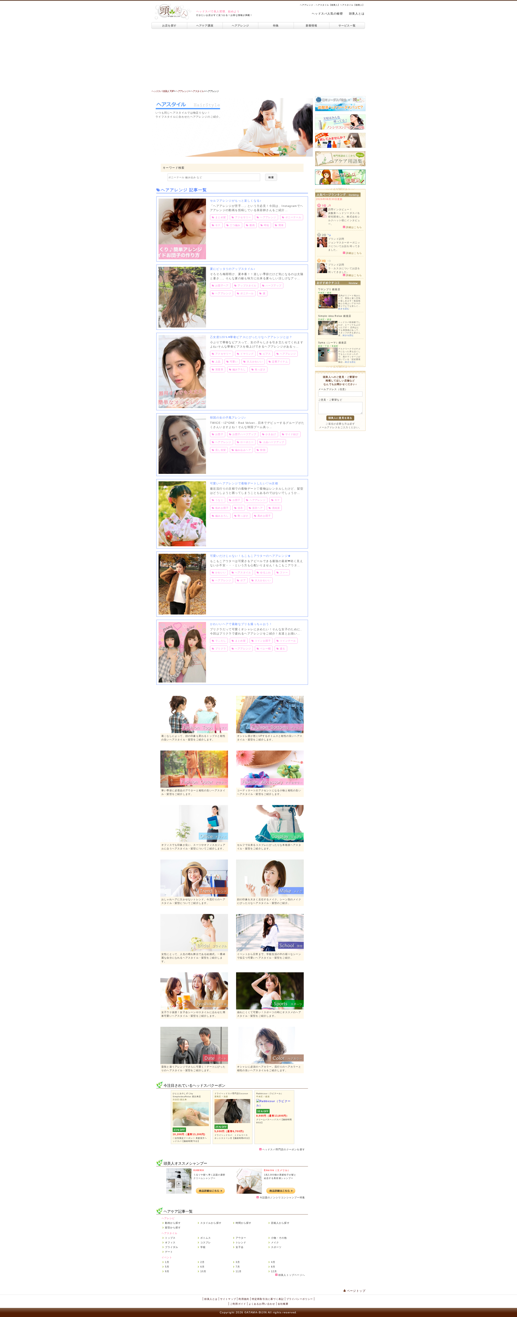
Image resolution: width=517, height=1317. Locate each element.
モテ (218, 225)
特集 (276, 25)
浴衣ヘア (257, 508)
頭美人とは (357, 13)
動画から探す (173, 1223)
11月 (239, 1271)
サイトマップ (228, 1299)
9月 (167, 1271)
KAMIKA (198, 1170)
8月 (273, 1266)
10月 (203, 1271)
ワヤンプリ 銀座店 (329, 289)
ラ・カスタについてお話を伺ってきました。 (344, 270)
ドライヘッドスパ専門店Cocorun (231, 1093)
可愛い (234, 361)
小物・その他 (279, 1237)
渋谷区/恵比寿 (180, 1099)
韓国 (262, 450)
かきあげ (271, 434)
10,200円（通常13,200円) (189, 1134)
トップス (170, 1237)
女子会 (240, 1247)
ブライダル (171, 1247)
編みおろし (222, 515)
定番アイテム (280, 361)
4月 (273, 1262)
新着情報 (311, 25)
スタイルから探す (211, 1223)
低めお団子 (222, 508)
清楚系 (219, 369)
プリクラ (220, 648)
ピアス (267, 353)
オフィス (170, 1242)
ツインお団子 (263, 640)
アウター (241, 1237)
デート (169, 1251)
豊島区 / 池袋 (221, 1096)
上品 (218, 361)
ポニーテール (293, 217)
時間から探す (244, 1223)
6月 (202, 1266)
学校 (203, 1247)
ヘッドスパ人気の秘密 (327, 13)
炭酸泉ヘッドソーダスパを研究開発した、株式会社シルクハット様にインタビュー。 (344, 218)
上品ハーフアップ (273, 442)
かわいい (220, 572)
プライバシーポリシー (299, 1299)
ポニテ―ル (247, 293)
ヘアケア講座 (205, 25)
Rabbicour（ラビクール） (269, 1093)
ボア (243, 580)
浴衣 (240, 508)
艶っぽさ (243, 515)
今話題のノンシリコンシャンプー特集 (282, 1197)
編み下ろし (239, 369)
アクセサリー (243, 217)
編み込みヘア (243, 450)
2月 (202, 1262)
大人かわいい (255, 361)
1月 (167, 1262)
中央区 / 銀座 (263, 1096)
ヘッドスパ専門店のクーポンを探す (283, 1149)
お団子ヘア (222, 285)
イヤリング (247, 353)
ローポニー (247, 442)
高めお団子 (264, 515)
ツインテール (288, 640)
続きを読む (343, 309)
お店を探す (169, 25)
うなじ (219, 500)
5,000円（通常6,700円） (229, 1131)
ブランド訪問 (336, 239)
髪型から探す (173, 1227)
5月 (167, 1266)
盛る (282, 648)
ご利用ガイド (238, 1303)
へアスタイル (243, 572)
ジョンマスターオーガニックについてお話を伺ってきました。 (344, 246)
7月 (238, 1266)
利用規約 (244, 1299)
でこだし (220, 640)
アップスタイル (247, 285)
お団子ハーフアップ (244, 434)
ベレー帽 (265, 648)
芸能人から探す (280, 1223)
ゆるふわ (265, 572)
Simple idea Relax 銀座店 (334, 316)
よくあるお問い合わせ (262, 1303)
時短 (266, 225)
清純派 (276, 508)
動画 (252, 225)
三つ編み (235, 225)
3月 (238, 1262)
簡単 (281, 225)
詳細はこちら (353, 227)
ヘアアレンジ (240, 25)
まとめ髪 (220, 217)
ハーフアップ (274, 285)
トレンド (241, 1242)
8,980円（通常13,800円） (272, 1115)
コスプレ (205, 1242)
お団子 (219, 434)
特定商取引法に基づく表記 (268, 1299)
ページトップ (356, 1290)
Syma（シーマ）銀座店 (332, 342)
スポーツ (276, 1247)
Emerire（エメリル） (277, 1170)
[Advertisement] (258, 59)
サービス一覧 (347, 25)
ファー (284, 572)
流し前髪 (220, 450)
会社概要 (283, 1303)
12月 (274, 1271)
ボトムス (205, 1237)
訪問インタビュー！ (340, 209)
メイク (275, 1242)
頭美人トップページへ (291, 1275)
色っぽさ (260, 369)
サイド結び (292, 434)
